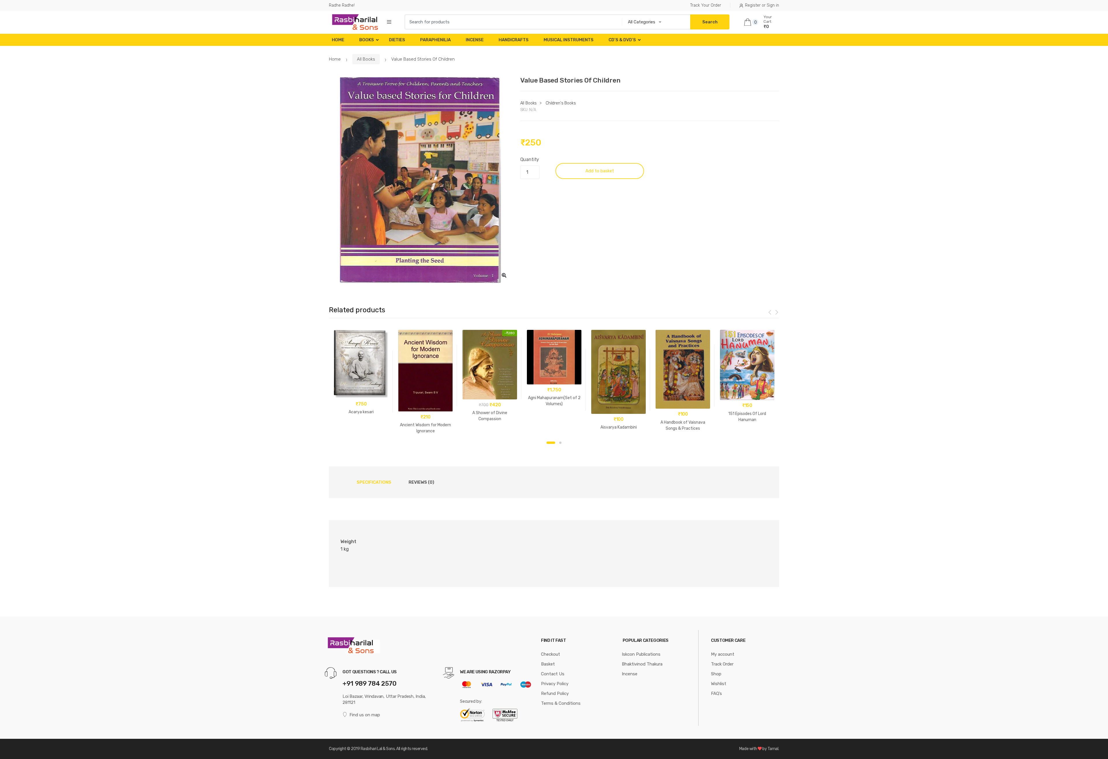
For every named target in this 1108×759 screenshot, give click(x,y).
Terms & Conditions (561, 703)
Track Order (722, 664)
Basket (548, 664)
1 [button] (550, 443)
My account (722, 654)
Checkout (550, 654)
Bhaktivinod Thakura (642, 664)
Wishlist (718, 683)
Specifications (374, 482)
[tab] (374, 482)
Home (338, 39)
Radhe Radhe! (342, 5)
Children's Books (561, 103)
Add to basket (599, 170)
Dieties (397, 39)
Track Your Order (705, 5)
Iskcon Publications (641, 654)
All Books (366, 59)
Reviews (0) (421, 482)
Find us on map (364, 714)
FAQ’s (716, 693)
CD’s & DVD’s (622, 39)
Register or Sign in (762, 5)
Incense (475, 39)
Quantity (529, 159)
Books (366, 39)
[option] (420, 180)
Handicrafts (514, 39)
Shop (716, 673)
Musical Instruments (569, 39)
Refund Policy (555, 693)
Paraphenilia (435, 39)
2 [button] (560, 443)
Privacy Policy (554, 683)
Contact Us (552, 673)
